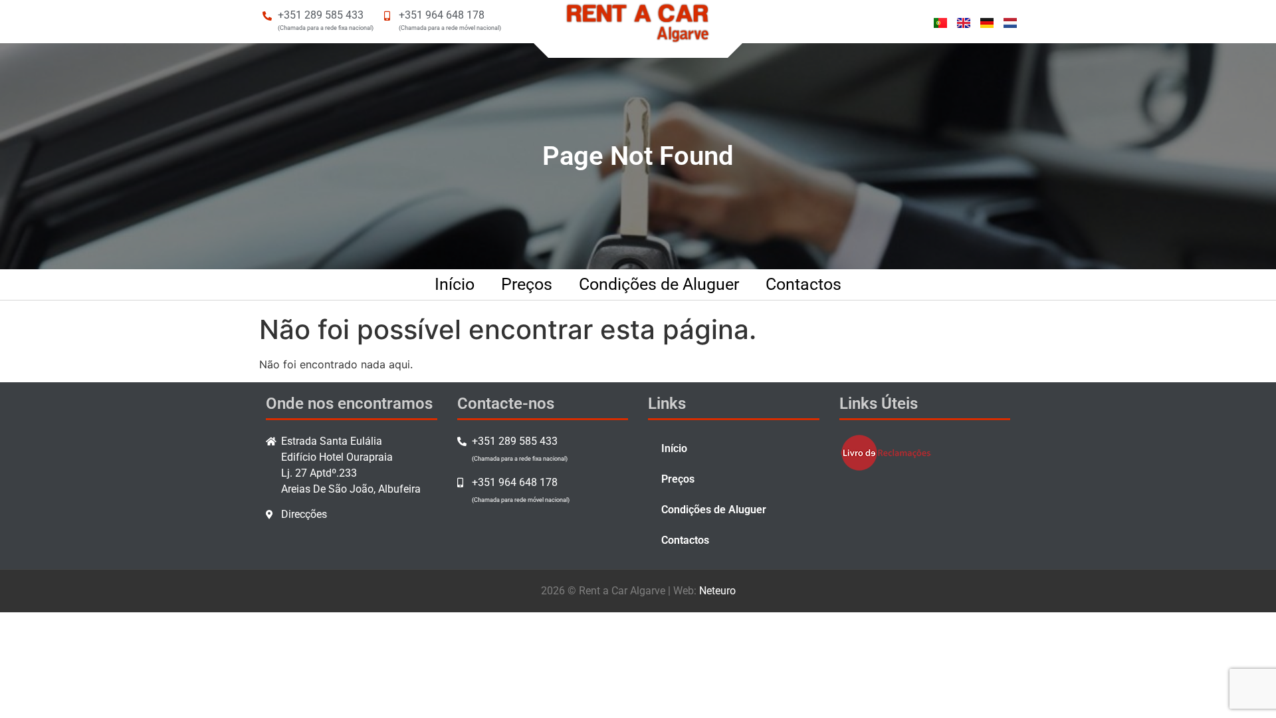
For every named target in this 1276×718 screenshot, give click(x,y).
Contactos (803, 284)
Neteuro (717, 590)
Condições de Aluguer (659, 284)
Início (455, 284)
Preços (526, 284)
